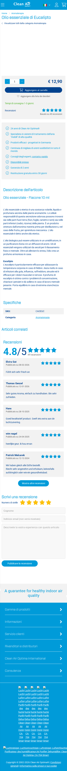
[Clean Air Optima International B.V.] (22, 6)
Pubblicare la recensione (19, 563)
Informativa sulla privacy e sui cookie (38, 766)
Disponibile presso (20, 162)
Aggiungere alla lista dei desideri (35, 96)
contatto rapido (40, 156)
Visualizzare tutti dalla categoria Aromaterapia (25, 23)
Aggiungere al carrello (36, 90)
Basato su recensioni (51, 114)
